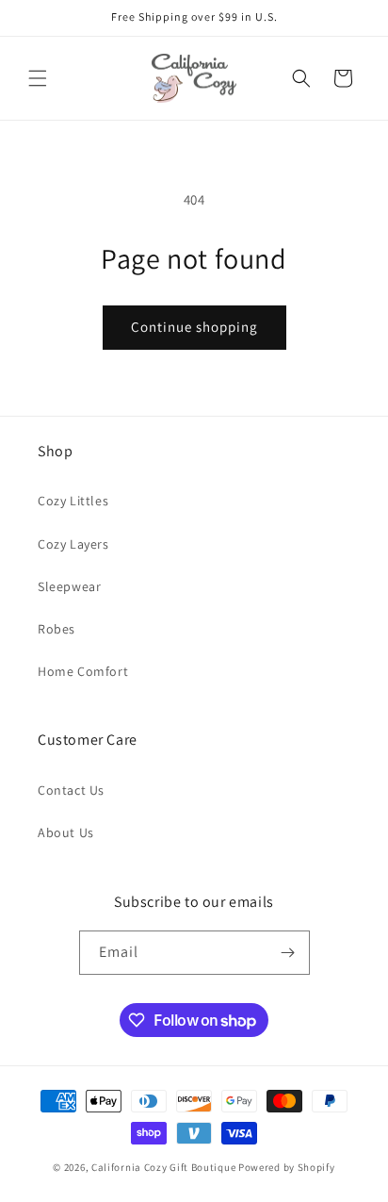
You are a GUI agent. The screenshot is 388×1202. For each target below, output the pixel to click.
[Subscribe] (288, 952)
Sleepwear (69, 586)
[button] (37, 78)
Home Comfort (83, 671)
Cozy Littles (73, 500)
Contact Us (71, 790)
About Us (66, 832)
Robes (56, 628)
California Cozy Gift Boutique (163, 1167)
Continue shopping (194, 327)
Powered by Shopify (286, 1167)
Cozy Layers (73, 543)
